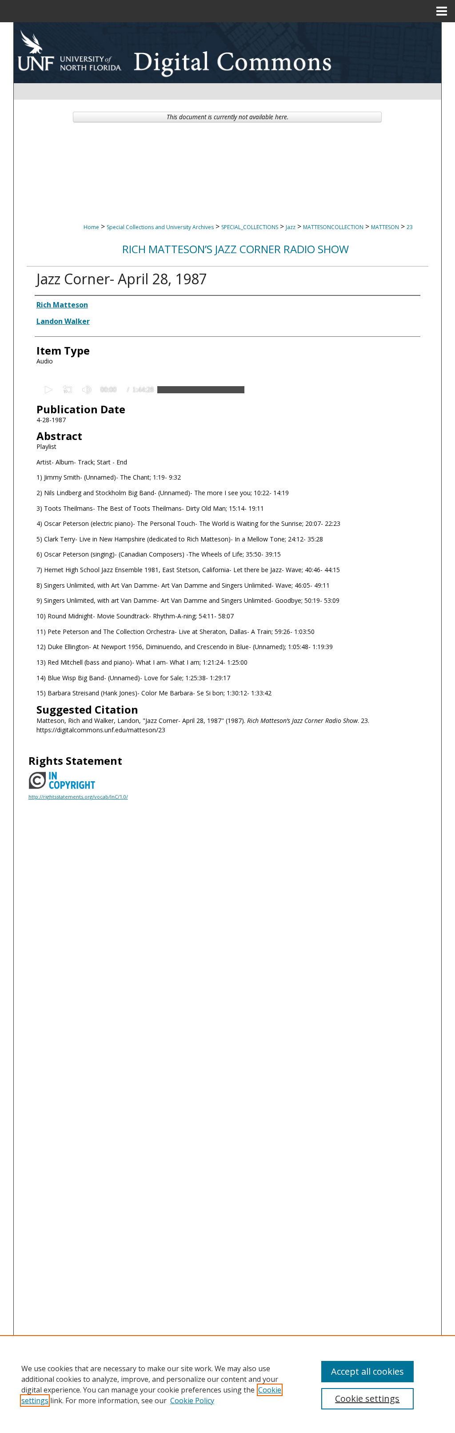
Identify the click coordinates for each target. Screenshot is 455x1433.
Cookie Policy (192, 1400)
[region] (227, 1384)
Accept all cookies (367, 1371)
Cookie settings (367, 1399)
